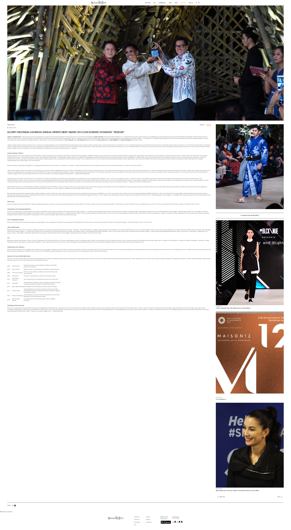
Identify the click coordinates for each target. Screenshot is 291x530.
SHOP (170, 2)
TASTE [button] (176, 2)
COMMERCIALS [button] (162, 2)
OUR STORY (148, 2)
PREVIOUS (222, 497)
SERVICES (148, 519)
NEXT (279, 497)
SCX (155, 2)
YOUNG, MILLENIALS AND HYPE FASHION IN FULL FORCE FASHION (233, 308)
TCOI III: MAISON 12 (221, 399)
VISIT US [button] (191, 2)
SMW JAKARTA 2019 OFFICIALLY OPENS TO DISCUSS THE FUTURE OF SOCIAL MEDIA (237, 490)
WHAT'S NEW (137, 522)
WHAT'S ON (137, 519)
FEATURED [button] (183, 2)
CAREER (148, 517)
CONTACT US (149, 522)
